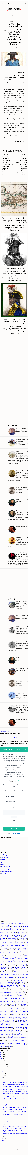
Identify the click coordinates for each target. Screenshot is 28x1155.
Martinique (6, 1008)
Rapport (12, 1027)
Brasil (21, 939)
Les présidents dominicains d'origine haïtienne (22, 430)
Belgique (24, 933)
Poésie (13, 1021)
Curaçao (25, 955)
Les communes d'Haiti (8, 1001)
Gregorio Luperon (3, 977)
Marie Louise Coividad (16, 1007)
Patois (21, 1018)
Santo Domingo (17, 1033)
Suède (27, 1036)
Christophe (4, 949)
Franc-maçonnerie (23, 971)
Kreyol (21, 995)
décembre (3, 1064)
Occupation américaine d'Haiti (7, 1015)
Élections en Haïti (3, 965)
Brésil (25, 939)
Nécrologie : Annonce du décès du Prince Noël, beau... (15, 1107)
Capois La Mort (16, 943)
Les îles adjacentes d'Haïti (20, 1001)
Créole (3, 955)
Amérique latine (18, 928)
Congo (24, 951)
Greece (25, 976)
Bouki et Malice (24, 938)
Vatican (12, 1043)
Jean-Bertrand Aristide (5, 991)
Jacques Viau (6, 989)
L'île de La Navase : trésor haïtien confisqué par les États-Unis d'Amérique (22, 605)
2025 (1, 1054)
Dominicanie (4, 861)
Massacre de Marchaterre (16, 1008)
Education (25, 964)
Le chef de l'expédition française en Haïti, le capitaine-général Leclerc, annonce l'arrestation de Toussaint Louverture (18, 475)
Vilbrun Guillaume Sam (16, 1044)
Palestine (25, 1017)
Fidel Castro (4, 971)
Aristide (25, 930)
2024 (1, 1056)
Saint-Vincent (8, 1033)
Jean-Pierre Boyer (20, 992)
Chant (10, 946)
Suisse (2, 1037)
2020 (1, 1143)
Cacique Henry (19, 941)
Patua (7, 1020)
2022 (1, 1060)
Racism (15, 1025)
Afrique (3, 854)
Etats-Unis (3, 968)
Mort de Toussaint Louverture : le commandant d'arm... (14, 1124)
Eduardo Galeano (16, 964)
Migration (2, 1011)
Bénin (10, 935)
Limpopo (16, 1004)
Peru (26, 1020)
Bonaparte (5, 150)
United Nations (9, 1041)
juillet (2, 1075)
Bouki (18, 938)
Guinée (5, 980)
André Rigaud (11, 929)
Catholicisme (25, 945)
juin (2, 1077)
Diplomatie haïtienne (18, 960)
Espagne (17, 967)
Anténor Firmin (25, 929)
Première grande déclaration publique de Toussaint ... (15, 1089)
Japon (18, 989)
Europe (18, 968)
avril (2, 1138)
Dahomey (2, 957)
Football (15, 971)
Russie (13, 1031)
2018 (1, 1147)
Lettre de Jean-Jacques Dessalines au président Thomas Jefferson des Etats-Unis (22, 695)
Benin (6, 935)
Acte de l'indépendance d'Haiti (9, 925)
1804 (9, 923)
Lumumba (18, 1005)
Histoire (21, 983)
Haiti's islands (8, 982)
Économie (9, 964)
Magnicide (24, 1005)
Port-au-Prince (15, 1023)
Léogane (16, 999)
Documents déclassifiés (12, 961)
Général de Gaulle (14, 974)
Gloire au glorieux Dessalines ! (10, 1121)
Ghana (2, 976)
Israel (1, 988)
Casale (12, 945)
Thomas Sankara (22, 1037)
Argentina (14, 930)
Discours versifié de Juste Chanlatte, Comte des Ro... (15, 1102)
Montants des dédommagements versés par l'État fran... (15, 1079)
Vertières (26, 1043)
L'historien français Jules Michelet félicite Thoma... (15, 1084)
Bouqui (10, 939)
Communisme (5, 951)
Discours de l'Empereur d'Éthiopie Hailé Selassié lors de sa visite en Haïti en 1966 (18, 542)
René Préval (17, 1028)
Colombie (18, 949)
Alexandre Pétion (5, 855)
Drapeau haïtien (12, 962)
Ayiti (23, 932)
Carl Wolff (7, 945)
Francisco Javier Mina (11, 973)
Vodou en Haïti (3, 1046)
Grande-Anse (15, 976)
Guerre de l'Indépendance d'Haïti (7, 978)
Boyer (15, 939)
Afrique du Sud (16, 926)
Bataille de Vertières (15, 933)
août (2, 1073)
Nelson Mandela (15, 1014)
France (10, 150)
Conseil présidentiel (13, 952)
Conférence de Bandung (16, 951)
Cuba (13, 955)
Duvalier (2, 964)
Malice (4, 1007)
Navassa (2, 1014)
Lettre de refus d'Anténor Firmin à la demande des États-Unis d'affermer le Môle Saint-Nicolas (18, 646)
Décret (20, 957)
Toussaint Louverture (16, 151)
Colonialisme (4, 857)
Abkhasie (21, 923)
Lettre (1, 1004)
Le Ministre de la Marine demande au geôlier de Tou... (15, 1128)
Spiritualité (18, 1036)
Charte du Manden (8, 948)
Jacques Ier (15, 988)
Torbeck (5, 1039)
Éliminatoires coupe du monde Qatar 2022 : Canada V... (15, 1112)
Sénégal (25, 1034)
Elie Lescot (12, 965)
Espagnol (24, 967)
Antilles (3, 930)
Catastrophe (17, 945)
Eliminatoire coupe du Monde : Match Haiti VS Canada (13, 1118)
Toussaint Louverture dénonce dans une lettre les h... (15, 1126)
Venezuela (3, 873)
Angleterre (18, 929)
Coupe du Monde (11, 954)
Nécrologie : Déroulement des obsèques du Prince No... (14, 1104)
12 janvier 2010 (3, 923)
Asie (14, 932)
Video (3, 1044)
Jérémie (1, 994)
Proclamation (24, 1024)
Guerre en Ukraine (19, 978)
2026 (1, 1052)
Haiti (22, 981)
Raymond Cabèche (19, 1027)
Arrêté (1, 932)
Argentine (20, 930)
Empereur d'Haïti (21, 965)
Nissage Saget (23, 1014)
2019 (1, 1145)
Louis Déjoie (12, 1005)
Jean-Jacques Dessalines (7, 869)
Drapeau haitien (3, 962)
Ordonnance (2, 1017)
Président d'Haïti (10, 1024)
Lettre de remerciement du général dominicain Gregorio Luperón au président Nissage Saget (18, 631)
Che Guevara (16, 948)
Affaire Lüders (21, 925)
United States (18, 1042)
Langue (23, 998)
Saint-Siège (2, 1033)
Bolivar (24, 936)
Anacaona (6, 929)
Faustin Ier (16, 970)
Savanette (25, 1033)
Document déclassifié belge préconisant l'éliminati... (15, 1096)
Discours (2, 961)
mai (2, 1136)
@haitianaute (14, 737)
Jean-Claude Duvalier (18, 991)
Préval (18, 1024)
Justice (17, 995)
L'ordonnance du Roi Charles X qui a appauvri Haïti (15, 1082)
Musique (12, 1011)
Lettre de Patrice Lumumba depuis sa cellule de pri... (15, 1091)
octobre (3, 1069)
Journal (5, 994)
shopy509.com (5, 731)
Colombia (11, 949)
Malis (9, 1007)
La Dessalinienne (9, 997)
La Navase (23, 997)
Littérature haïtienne (24, 1004)
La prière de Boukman (15, 998)
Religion (10, 1028)
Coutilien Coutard (19, 954)
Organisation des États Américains (14, 1017)
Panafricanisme (3, 1018)
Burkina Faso (2, 941)
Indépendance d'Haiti (12, 985)
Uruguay (2, 1043)
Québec (10, 1025)
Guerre (17, 977)
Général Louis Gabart (23, 974)
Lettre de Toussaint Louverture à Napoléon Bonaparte (22, 490)
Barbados (7, 933)
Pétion (1, 1021)
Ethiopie (11, 968)
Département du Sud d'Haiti (8, 958)
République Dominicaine (14, 1030)
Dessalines (19, 958)
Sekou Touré (19, 1034)
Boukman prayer (3, 939)
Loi (6, 1005)
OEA (18, 1015)
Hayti (13, 982)
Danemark (8, 957)
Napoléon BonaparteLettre (18, 150)
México (15, 1010)
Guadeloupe (11, 977)
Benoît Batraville (16, 935)
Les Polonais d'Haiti (22, 1002)
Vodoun (9, 1046)
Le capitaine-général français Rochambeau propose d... (15, 1087)
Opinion (23, 1015)
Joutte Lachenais (12, 994)
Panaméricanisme (13, 1018)
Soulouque (11, 1036)
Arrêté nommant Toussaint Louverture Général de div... (15, 1099)
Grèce (21, 976)
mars (2, 1140)
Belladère (2, 935)
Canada (21, 942)
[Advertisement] (11, 415)
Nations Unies (23, 1013)
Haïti (2, 864)
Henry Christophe (5, 866)
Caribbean (2, 945)
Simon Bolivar (3, 1036)
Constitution (21, 952)
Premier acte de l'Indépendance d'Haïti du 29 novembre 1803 (22, 442)
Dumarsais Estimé (22, 962)
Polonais (8, 1023)
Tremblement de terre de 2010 (13, 1040)
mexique (20, 1010)
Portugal (2, 1024)
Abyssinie (26, 923)
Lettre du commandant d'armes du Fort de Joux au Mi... (15, 1131)
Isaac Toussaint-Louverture (20, 986)
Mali (1, 1007)
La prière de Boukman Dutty (22, 669)
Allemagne (9, 928)
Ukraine (22, 1040)
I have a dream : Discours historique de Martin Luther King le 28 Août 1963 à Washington (22, 709)
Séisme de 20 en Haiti (10, 1034)
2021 (1, 1063)
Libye (12, 1004)
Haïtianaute (6, 1153)
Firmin (10, 971)
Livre (3, 1005)
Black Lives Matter (4, 936)
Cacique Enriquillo (10, 941)
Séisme (1, 1034)
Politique (24, 1021)
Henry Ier (14, 983)
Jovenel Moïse (21, 994)
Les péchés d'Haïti (21, 526)
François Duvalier (4, 974)
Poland (19, 1021)
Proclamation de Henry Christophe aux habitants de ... (15, 1094)
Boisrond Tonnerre (16, 936)
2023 (1, 1058)
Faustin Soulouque (24, 970)
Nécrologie (7, 1014)
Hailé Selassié (16, 980)
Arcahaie (8, 930)
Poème (7, 1021)
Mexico (10, 1010)
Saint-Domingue (21, 1031)
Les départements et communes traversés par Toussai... (14, 1115)
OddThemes (21, 1153)
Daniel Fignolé (15, 957)
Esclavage (3, 862)
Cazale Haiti (4, 946)
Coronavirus (4, 954)
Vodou (2, 875)
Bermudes (24, 935)
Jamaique (13, 989)
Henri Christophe (21, 982)
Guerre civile (24, 977)
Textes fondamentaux (11, 1037)
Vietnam (7, 1044)
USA (6, 1043)
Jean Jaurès (24, 989)
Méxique (25, 1010)
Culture (3, 859)
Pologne (2, 1023)
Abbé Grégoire (14, 923)
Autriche (18, 932)
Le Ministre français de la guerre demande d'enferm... (15, 1133)
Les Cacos (22, 999)
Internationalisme (5, 868)
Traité (3, 1040)
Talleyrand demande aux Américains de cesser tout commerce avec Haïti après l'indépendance (18, 515)
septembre (4, 1071)
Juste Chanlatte (11, 995)
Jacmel (9, 988)
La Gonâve (16, 997)
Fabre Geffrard (9, 970)
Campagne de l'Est (14, 942)
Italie (5, 988)
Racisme (20, 1025)
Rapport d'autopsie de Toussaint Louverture (13, 1109)
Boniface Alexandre (11, 938)
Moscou (7, 1011)
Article (7, 932)
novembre (3, 1066)
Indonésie (24, 985)
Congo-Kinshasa (3, 952)
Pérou (22, 1020)
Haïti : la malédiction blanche (22, 501)
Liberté (8, 1004)
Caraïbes (24, 943)
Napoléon (18, 1011)
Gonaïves (8, 976)
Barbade (1, 933)
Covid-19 (26, 954)
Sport (23, 1036)
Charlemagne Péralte (17, 946)
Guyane (9, 980)
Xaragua (14, 1046)
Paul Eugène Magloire (14, 1020)
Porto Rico (24, 1023)
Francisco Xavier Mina (22, 973)
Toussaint (8, 151)
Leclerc (11, 999)
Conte (26, 952)
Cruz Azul (9, 955)
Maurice (6, 1010)
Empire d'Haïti (3, 967)
